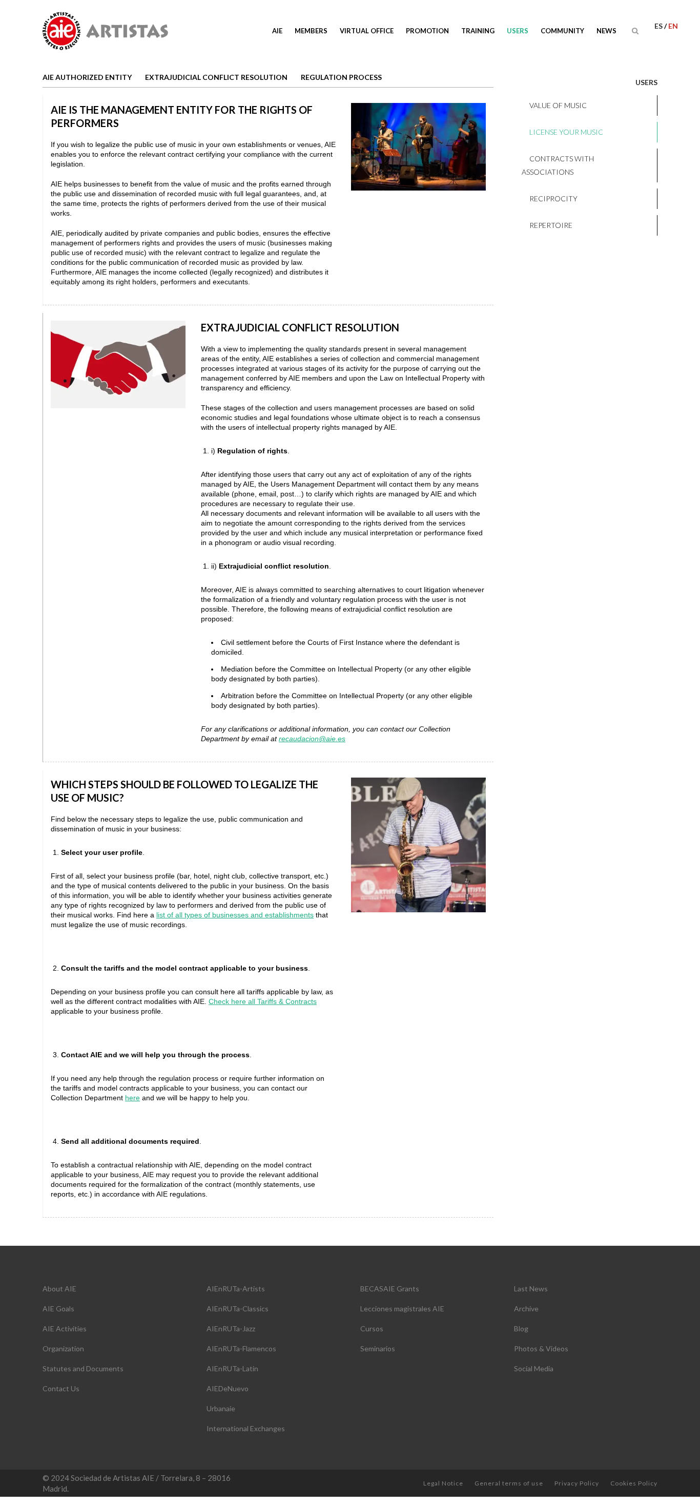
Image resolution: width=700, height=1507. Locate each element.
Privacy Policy (576, 1483)
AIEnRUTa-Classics (238, 1308)
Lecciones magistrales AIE (402, 1308)
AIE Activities (65, 1328)
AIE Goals (58, 1308)
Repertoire (550, 225)
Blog (521, 1328)
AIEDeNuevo (228, 1388)
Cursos (371, 1328)
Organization (63, 1348)
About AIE (59, 1288)
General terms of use (509, 1483)
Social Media (533, 1368)
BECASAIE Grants (389, 1288)
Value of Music (558, 105)
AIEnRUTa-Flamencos (241, 1348)
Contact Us (61, 1388)
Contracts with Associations (558, 165)
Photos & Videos (541, 1348)
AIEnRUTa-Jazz (231, 1328)
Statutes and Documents (83, 1368)
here (132, 1098)
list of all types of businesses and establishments (235, 915)
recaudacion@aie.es (312, 739)
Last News (531, 1288)
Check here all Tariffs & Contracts (263, 1001)
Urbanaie (221, 1408)
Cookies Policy (633, 1483)
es (659, 26)
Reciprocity (553, 198)
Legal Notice (443, 1483)
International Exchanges (246, 1428)
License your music (566, 132)
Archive (526, 1308)
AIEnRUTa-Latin (232, 1368)
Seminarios (377, 1348)
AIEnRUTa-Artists (236, 1288)
